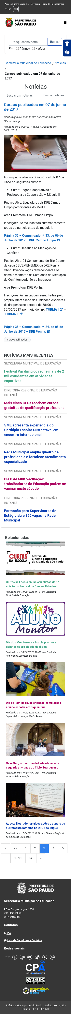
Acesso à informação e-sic (17, 4)
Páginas (25, 48)
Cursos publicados (17, 339)
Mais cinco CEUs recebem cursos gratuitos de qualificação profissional (34, 405)
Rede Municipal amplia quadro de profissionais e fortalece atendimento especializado (35, 457)
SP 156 (8, 9)
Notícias (41, 48)
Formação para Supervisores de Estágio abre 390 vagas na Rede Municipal (30, 515)
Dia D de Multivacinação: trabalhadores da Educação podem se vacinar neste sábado (35, 484)
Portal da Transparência (53, 4)
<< (15, 848)
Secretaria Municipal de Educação (28, 63)
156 (9, 933)
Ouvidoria (35, 4)
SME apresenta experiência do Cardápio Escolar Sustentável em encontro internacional (31, 430)
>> (31, 858)
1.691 (18, 858)
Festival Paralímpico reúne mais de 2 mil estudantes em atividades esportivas (34, 376)
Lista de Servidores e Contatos (24, 940)
